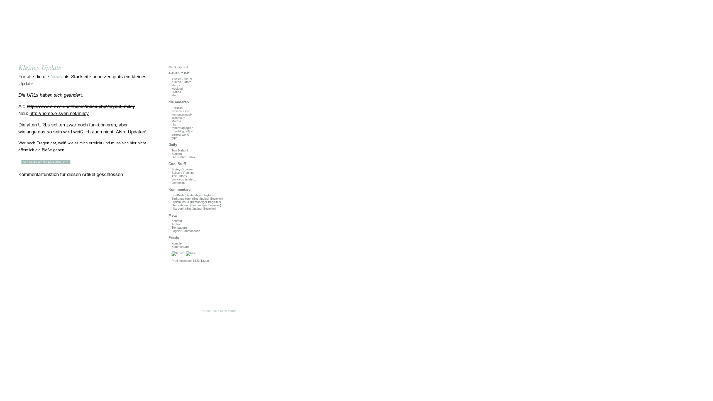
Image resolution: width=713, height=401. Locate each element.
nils (174, 124)
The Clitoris (179, 176)
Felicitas (177, 107)
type (174, 138)
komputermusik (182, 114)
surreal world (180, 134)
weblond (177, 88)
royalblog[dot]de (182, 131)
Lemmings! (179, 182)
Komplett (177, 243)
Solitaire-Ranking (183, 172)
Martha (176, 121)
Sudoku (177, 153)
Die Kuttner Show (183, 157)
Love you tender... (184, 179)
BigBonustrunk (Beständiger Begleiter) (197, 198)
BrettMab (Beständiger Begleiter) (194, 195)
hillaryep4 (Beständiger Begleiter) (194, 208)
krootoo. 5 (178, 117)
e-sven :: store (181, 82)
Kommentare (180, 246)
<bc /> (176, 85)
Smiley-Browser (182, 169)
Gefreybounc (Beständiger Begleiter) (196, 205)
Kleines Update (39, 67)
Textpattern (179, 227)
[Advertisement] (76, 282)
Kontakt (177, 220)
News (56, 76)
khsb (175, 95)
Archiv (176, 224)
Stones (176, 92)
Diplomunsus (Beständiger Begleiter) (196, 202)
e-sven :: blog (76, 31)
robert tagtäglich (182, 127)
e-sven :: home (182, 78)
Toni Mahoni (180, 150)
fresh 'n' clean (181, 111)
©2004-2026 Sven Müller (219, 310)
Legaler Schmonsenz (186, 231)
